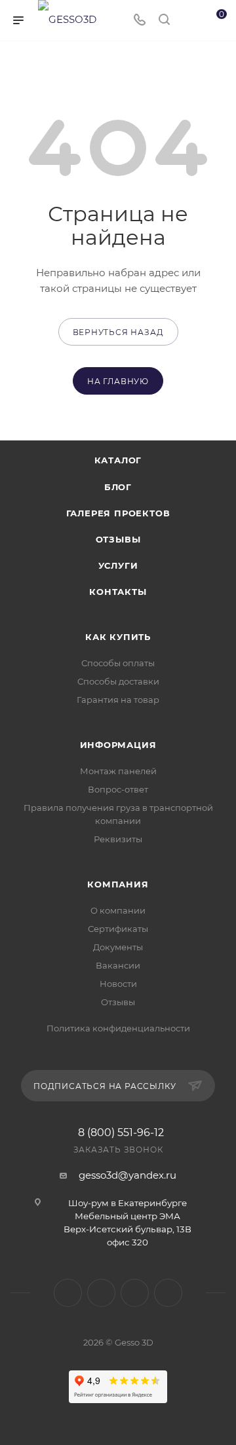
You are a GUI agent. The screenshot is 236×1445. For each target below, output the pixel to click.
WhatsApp (135, 1293)
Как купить (118, 637)
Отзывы (118, 539)
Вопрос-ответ (118, 789)
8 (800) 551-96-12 (121, 1133)
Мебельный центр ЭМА (127, 1216)
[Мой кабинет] (189, 20)
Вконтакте (68, 1293)
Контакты (117, 591)
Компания (117, 884)
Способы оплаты (118, 663)
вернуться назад (118, 332)
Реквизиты (118, 839)
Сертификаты (118, 928)
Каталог (118, 460)
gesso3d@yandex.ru (127, 1175)
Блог (118, 487)
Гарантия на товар (118, 699)
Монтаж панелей (118, 771)
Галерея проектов (118, 513)
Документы (118, 947)
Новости (118, 983)
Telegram (101, 1293)
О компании (118, 910)
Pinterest (168, 1293)
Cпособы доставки (118, 681)
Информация (118, 745)
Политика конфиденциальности (118, 1028)
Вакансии (118, 965)
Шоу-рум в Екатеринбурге (127, 1203)
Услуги (118, 565)
